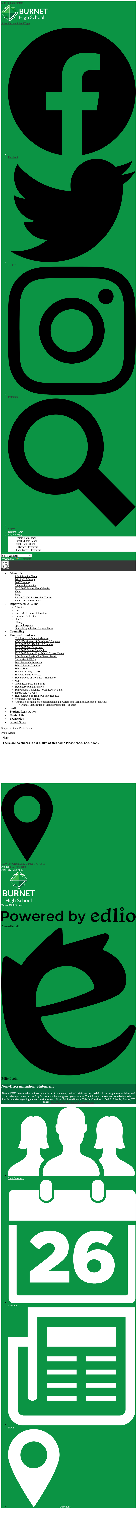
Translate (26, 558)
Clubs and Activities (25, 616)
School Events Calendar (27, 665)
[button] (15, 534)
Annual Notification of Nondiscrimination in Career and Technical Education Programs (61, 701)
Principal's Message (25, 579)
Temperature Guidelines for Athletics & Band (38, 689)
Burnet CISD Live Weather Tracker (33, 597)
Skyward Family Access (27, 671)
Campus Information (25, 585)
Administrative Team (26, 576)
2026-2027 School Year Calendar (32, 588)
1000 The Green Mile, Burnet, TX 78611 (23, 863)
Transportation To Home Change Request (37, 695)
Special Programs (24, 625)
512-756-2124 (58, 1102)
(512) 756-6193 (17, 866)
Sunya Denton (9, 728)
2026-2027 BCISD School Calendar (34, 644)
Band (17, 610)
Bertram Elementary (25, 537)
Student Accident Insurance (29, 686)
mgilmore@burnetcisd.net (80, 1102)
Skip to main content (12, 2)
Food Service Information (28, 662)
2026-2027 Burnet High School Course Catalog (40, 653)
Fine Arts (19, 619)
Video (18, 591)
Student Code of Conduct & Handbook (35, 677)
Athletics (19, 607)
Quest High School (25, 544)
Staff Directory (22, 582)
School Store (21, 668)
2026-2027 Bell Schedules (29, 647)
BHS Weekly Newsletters (28, 600)
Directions (65, 1506)
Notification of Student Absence (31, 638)
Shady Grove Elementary (28, 550)
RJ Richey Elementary (26, 547)
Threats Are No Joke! (26, 692)
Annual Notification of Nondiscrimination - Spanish (48, 704)
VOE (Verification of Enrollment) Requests (37, 641)
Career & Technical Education (31, 613)
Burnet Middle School (26, 540)
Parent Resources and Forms (30, 683)
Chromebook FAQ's (25, 659)
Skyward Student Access (28, 674)
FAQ (17, 594)
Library (19, 622)
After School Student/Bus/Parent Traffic (36, 656)
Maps (18, 680)
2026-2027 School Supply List (31, 650)
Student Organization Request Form (34, 628)
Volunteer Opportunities (27, 698)
